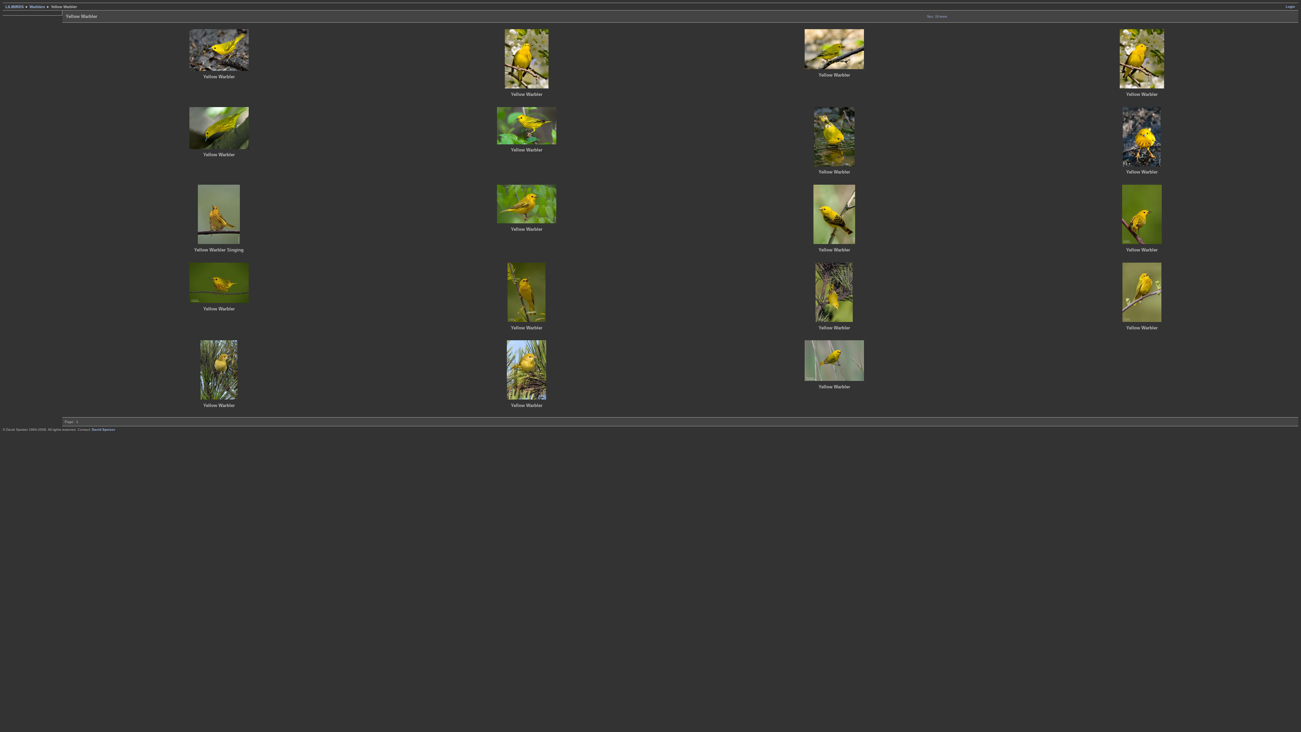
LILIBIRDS (14, 7)
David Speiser (103, 429)
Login (1290, 6)
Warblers (37, 7)
